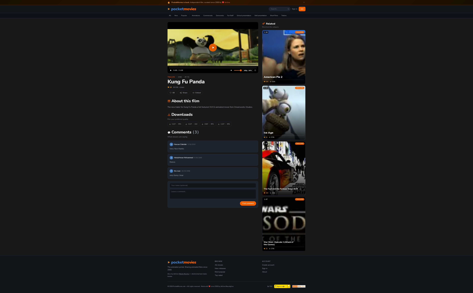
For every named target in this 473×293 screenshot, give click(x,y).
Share (185, 93)
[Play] (213, 47)
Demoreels (220, 16)
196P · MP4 (209, 124)
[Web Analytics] (298, 286)
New (176, 16)
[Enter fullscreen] (255, 70)
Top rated (218, 275)
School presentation (244, 16)
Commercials (208, 16)
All (170, 16)
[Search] (288, 9)
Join (302, 9)
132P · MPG (225, 124)
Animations (196, 16)
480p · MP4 (248, 70)
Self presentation (261, 16)
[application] (213, 47)
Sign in (294, 9)
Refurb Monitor (184, 274)
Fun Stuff (230, 16)
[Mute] (231, 70)
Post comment (248, 203)
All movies (219, 265)
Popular (184, 16)
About (264, 272)
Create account (268, 265)
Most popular (220, 272)
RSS (271, 286)
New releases (220, 268)
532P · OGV (192, 124)
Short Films (274, 16)
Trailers (284, 16)
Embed (198, 93)
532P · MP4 (176, 124)
